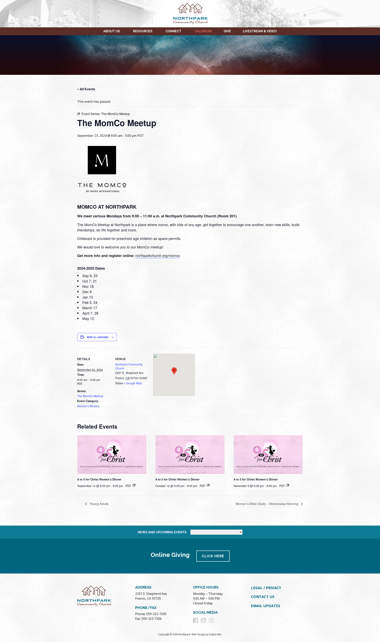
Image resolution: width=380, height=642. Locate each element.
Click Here (213, 556)
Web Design (198, 634)
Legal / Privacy (266, 587)
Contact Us (262, 596)
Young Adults (98, 503)
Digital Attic (215, 634)
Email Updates (265, 605)
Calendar (203, 31)
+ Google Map (133, 383)
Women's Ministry (88, 406)
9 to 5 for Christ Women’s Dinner (99, 479)
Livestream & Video (260, 31)
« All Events (86, 89)
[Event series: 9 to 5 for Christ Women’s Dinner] (134, 485)
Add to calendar (97, 337)
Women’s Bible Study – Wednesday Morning (267, 503)
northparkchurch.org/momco (157, 255)
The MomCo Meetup (90, 396)
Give (227, 31)
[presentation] (111, 454)
